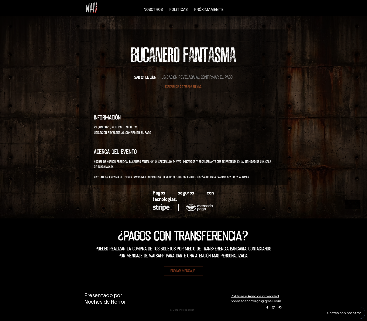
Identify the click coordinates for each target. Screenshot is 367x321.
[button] (271, 10)
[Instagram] (273, 307)
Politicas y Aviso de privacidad (255, 296)
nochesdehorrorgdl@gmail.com (256, 301)
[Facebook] (267, 307)
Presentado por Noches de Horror (105, 298)
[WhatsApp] (280, 307)
